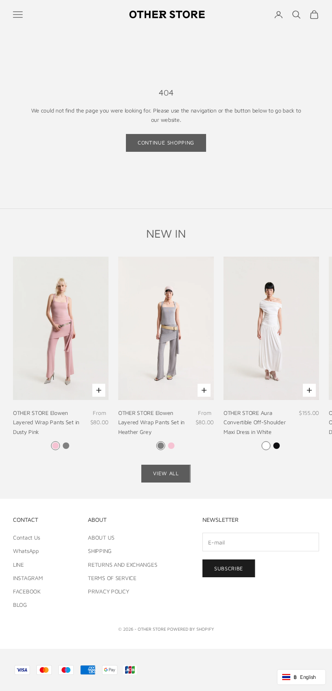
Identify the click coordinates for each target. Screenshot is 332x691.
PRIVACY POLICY (108, 591)
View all (166, 473)
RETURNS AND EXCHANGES (122, 564)
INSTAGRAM (28, 577)
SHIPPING (100, 550)
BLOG (20, 604)
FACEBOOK (27, 591)
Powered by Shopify (190, 628)
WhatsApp (26, 550)
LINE (18, 564)
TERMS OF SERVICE (112, 577)
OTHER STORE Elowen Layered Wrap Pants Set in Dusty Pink (46, 422)
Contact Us (26, 537)
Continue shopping (166, 142)
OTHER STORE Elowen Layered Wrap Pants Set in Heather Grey (151, 422)
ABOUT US (101, 537)
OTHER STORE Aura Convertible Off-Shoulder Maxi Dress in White (254, 422)
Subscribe (228, 568)
